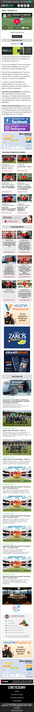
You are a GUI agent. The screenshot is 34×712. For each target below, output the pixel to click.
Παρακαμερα (9, 290)
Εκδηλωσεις (9, 265)
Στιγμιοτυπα (17, 36)
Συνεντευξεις (9, 240)
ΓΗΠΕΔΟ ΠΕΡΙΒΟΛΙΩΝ (17, 32)
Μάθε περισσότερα (17, 710)
